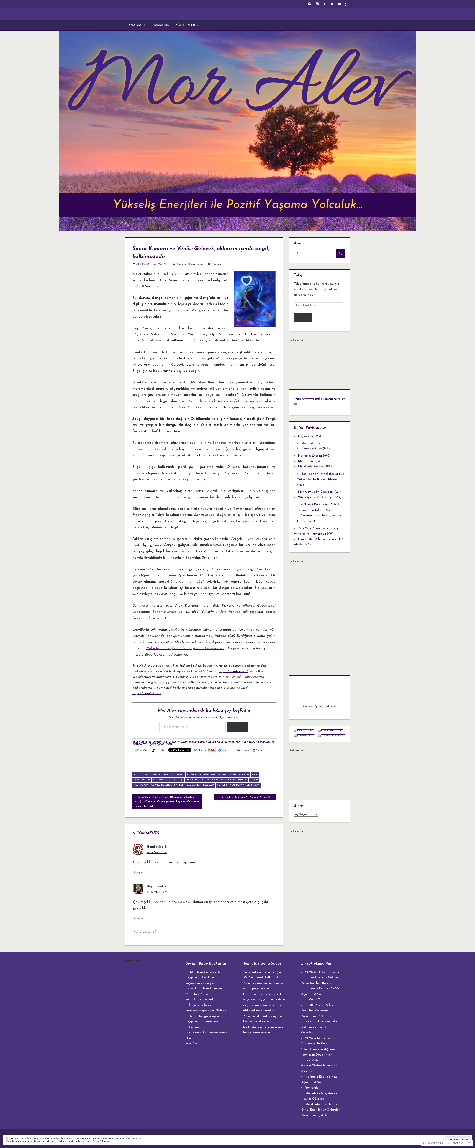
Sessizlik (208, 785)
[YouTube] (339, 3)
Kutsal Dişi (176, 780)
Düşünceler (305, 436)
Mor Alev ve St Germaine (316, 491)
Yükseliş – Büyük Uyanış (314, 497)
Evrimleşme (194, 775)
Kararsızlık (160, 780)
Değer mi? (312, 999)
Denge (156, 775)
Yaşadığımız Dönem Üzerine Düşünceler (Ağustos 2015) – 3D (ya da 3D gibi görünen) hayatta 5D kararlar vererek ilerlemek (166, 802)
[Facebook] (324, 3)
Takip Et (303, 317)
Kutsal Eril (193, 780)
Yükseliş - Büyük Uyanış (190, 264)
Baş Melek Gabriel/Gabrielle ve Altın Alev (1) (319, 1066)
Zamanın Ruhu (311, 448)
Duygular (168, 775)
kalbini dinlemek (239, 775)
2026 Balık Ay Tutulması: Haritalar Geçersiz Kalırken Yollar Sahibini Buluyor (320, 978)
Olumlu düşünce (161, 785)
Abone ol (238, 727)
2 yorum (216, 264)
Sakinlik (179, 785)
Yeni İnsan (253, 785)
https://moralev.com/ (233, 671)
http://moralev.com (256, 1032)
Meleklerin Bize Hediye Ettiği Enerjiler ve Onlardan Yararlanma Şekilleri (320, 1110)
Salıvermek (194, 785)
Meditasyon (141, 785)
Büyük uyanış (142, 775)
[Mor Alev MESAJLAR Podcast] (309, 3)
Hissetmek (209, 775)
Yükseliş (222, 785)
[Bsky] (346, 3)
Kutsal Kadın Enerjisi (234, 780)
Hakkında (161, 25)
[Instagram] (317, 3)
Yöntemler (185, 25)
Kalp (255, 775)
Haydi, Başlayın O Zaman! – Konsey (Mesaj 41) (242, 798)
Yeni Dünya (237, 785)
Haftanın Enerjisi (310, 455)
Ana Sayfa (137, 25)
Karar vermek (142, 780)
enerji (180, 775)
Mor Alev (163, 264)
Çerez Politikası (101, 1141)
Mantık (254, 780)
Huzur (222, 775)
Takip (298, 275)
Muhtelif (307, 443)
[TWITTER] (332, 3)
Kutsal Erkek (210, 780)
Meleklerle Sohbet (310, 466)
